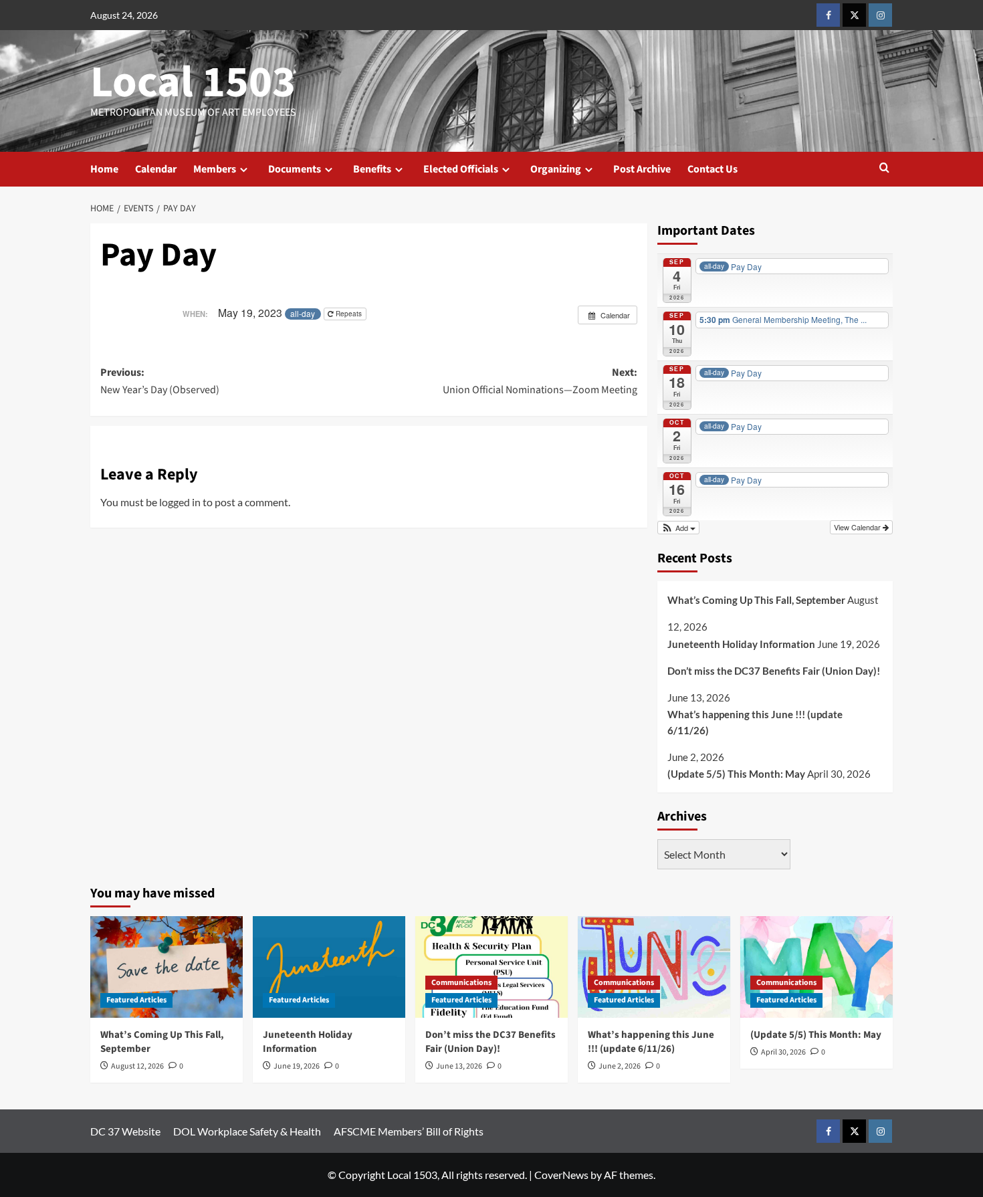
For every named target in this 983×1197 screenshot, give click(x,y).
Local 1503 (193, 82)
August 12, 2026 (137, 1066)
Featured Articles (136, 1000)
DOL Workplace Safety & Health (247, 1131)
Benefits (372, 169)
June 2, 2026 (619, 1066)
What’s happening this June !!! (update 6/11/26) (755, 722)
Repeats (349, 313)
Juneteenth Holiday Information (741, 644)
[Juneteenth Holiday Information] (329, 967)
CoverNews (561, 1174)
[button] (884, 169)
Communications (461, 982)
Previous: (159, 381)
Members (214, 169)
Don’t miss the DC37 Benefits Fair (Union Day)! (773, 671)
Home (104, 169)
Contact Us (712, 169)
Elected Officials (460, 169)
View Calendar (858, 527)
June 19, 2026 (297, 1066)
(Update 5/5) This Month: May (736, 774)
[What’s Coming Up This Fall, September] (166, 967)
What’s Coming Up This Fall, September (756, 600)
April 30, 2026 (783, 1052)
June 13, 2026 (459, 1066)
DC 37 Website (125, 1131)
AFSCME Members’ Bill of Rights (408, 1131)
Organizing (555, 169)
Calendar (156, 169)
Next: (540, 381)
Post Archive (642, 169)
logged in (180, 502)
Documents (294, 169)
